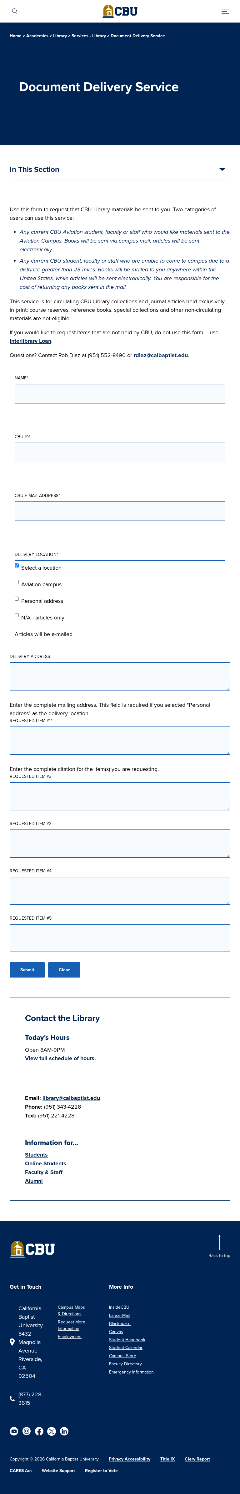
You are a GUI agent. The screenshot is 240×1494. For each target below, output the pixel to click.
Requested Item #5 (31, 918)
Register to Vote (101, 1470)
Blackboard (120, 1323)
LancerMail (119, 1315)
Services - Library (89, 36)
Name (21, 378)
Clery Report (197, 1459)
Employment (70, 1336)
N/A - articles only (42, 617)
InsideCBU (119, 1307)
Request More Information (71, 1325)
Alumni (34, 1181)
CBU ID (22, 437)
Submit (27, 970)
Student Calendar (125, 1347)
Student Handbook (127, 1340)
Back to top (219, 1255)
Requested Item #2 (31, 776)
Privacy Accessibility (129, 1459)
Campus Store (122, 1356)
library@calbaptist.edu (71, 1098)
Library (60, 36)
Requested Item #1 (31, 720)
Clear (64, 970)
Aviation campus (41, 584)
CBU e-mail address (37, 495)
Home (16, 36)
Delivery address (30, 656)
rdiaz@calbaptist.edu (161, 355)
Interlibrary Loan (30, 341)
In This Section (34, 170)
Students (36, 1155)
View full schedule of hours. (60, 1058)
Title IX (167, 1459)
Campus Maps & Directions (71, 1310)
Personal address (42, 601)
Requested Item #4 (31, 871)
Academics (37, 36)
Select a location (41, 568)
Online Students (45, 1163)
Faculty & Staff (43, 1172)
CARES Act (21, 1470)
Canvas (116, 1331)
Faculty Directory (125, 1364)
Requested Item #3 (31, 823)
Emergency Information (131, 1372)
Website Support (58, 1470)
